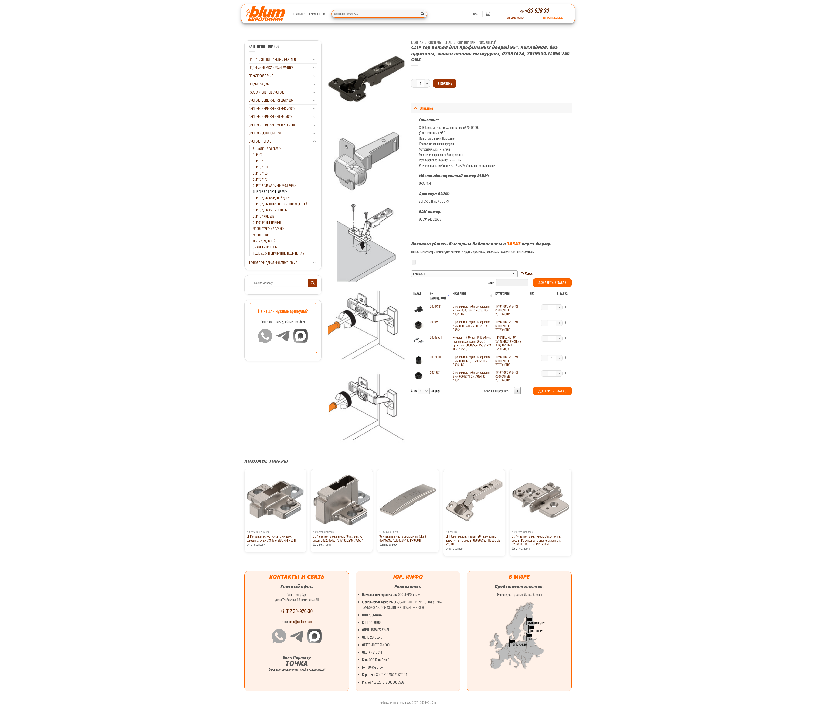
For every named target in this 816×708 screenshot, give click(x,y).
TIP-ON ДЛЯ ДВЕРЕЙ (264, 241)
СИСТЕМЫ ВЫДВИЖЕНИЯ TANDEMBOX (272, 124)
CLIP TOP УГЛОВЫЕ (263, 216)
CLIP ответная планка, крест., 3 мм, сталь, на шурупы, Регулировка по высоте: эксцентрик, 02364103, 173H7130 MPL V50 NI (537, 540)
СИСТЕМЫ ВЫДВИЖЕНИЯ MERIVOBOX (272, 108)
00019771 (435, 372)
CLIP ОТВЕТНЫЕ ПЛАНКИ (267, 222)
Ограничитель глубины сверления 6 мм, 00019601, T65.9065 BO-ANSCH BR (471, 361)
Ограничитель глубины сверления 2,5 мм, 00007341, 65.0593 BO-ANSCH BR (471, 310)
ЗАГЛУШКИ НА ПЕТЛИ (265, 247)
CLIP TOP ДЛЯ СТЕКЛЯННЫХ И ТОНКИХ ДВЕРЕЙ (280, 204)
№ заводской (438, 295)
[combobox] (464, 273)
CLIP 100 (257, 154)
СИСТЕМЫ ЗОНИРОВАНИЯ (265, 132)
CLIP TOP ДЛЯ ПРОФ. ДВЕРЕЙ (270, 191)
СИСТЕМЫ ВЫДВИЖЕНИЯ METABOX (270, 116)
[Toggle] (314, 59)
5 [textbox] (420, 391)
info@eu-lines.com (301, 621)
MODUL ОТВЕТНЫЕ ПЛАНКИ (268, 228)
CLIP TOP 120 (260, 167)
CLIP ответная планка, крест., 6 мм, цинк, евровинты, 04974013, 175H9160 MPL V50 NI (271, 538)
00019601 (435, 357)
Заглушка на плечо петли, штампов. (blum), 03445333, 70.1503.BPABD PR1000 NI (402, 538)
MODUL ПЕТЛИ (261, 234)
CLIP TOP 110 (260, 161)
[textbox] (464, 273)
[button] (476, 14)
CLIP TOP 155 (260, 173)
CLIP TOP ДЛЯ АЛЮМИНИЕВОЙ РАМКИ (274, 185)
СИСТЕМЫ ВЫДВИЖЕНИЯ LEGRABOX (271, 100)
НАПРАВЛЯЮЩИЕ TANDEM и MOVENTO (272, 59)
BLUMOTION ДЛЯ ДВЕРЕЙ (267, 148)
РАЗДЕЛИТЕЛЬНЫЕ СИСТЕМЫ (267, 92)
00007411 (435, 322)
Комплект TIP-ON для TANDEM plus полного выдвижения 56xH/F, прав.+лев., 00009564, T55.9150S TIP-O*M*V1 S (472, 343)
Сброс (529, 273)
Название (460, 293)
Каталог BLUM (317, 14)
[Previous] (244, 516)
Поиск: (491, 282)
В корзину (445, 83)
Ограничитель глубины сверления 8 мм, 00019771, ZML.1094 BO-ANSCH (471, 376)
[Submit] (422, 13)
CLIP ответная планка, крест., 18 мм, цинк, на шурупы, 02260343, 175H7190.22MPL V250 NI (338, 538)
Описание (426, 108)
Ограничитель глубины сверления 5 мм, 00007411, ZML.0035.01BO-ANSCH (471, 326)
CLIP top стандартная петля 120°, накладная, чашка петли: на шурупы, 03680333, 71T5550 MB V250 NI (473, 540)
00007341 (435, 306)
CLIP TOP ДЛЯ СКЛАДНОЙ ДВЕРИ (271, 198)
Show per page (425, 390)
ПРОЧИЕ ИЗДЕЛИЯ (260, 83)
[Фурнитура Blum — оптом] (266, 13)
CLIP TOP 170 (260, 179)
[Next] (571, 516)
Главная (298, 14)
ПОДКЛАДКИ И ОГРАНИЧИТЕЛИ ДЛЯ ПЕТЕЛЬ (278, 253)
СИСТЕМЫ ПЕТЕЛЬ (260, 141)
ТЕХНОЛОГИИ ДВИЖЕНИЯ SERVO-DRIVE (273, 262)
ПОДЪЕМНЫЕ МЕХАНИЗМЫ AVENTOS (271, 67)
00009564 (436, 337)
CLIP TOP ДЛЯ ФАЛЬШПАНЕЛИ (270, 210)
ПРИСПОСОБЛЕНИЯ (261, 75)
